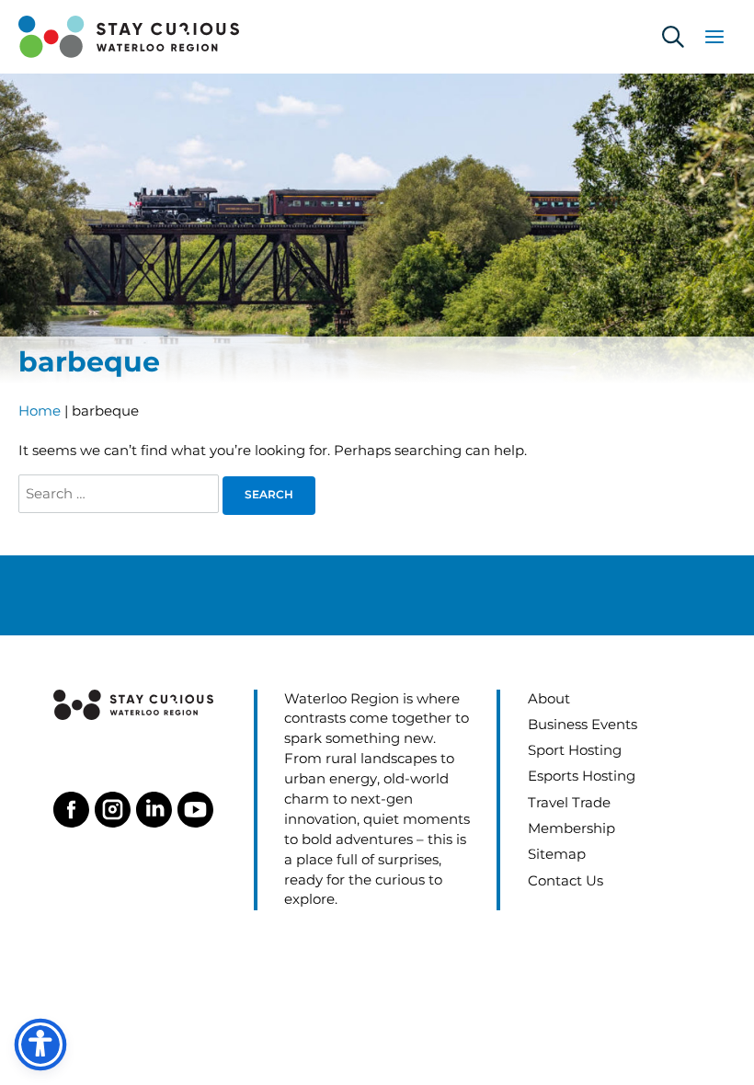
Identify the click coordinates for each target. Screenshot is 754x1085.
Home (39, 411)
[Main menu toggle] (714, 37)
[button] (673, 37)
